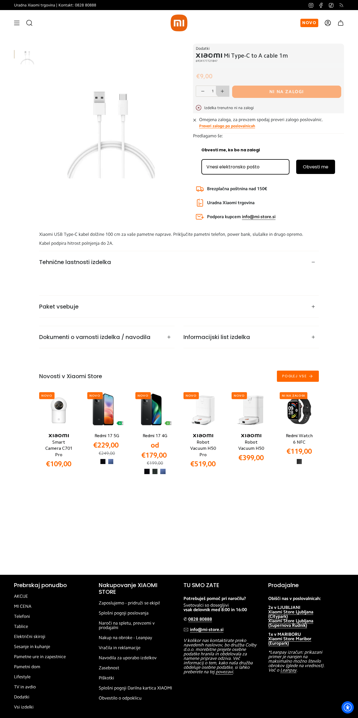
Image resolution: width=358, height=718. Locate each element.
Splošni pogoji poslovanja (124, 613)
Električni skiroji (29, 636)
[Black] (102, 461)
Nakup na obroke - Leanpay (125, 637)
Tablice (21, 626)
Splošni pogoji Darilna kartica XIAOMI (135, 688)
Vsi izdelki (24, 707)
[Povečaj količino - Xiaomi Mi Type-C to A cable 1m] (222, 91)
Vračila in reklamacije (119, 648)
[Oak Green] (154, 471)
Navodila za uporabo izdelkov (128, 658)
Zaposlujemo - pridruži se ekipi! (129, 603)
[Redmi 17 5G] (106, 410)
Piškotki (106, 678)
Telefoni (22, 616)
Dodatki (202, 48)
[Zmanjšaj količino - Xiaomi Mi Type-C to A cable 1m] (202, 91)
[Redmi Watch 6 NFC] (299, 410)
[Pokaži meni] (16, 23)
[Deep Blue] (110, 461)
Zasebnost (109, 668)
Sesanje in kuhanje (32, 646)
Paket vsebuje (59, 306)
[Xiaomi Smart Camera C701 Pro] (58, 410)
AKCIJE (21, 596)
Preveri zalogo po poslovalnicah (227, 126)
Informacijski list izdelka (216, 337)
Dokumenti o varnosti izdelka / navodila (94, 337)
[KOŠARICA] (340, 23)
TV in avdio (25, 687)
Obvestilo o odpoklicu (120, 698)
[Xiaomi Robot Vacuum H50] (251, 410)
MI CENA (22, 606)
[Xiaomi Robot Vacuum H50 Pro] (203, 410)
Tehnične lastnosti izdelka (75, 262)
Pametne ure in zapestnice (40, 657)
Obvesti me (315, 167)
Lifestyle (22, 677)
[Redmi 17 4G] (155, 410)
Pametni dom (27, 667)
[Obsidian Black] (299, 461)
